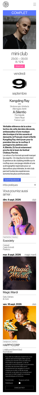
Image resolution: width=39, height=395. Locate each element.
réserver (19, 66)
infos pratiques (10, 185)
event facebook (12, 180)
